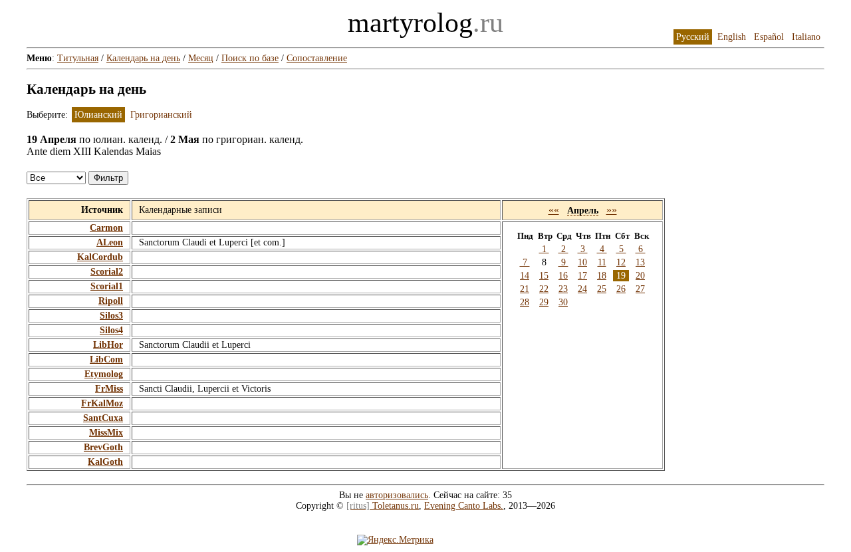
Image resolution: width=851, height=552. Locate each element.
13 (640, 262)
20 (640, 276)
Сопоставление (317, 58)
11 (602, 262)
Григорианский (161, 115)
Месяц (200, 58)
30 (563, 302)
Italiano (806, 37)
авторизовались (397, 495)
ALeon (109, 242)
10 (582, 262)
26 (621, 289)
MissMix (106, 433)
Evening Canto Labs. (463, 506)
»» (611, 209)
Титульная (77, 58)
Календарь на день (143, 58)
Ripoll (110, 301)
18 (601, 276)
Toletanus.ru (382, 506)
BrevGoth (103, 447)
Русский (692, 37)
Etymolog (103, 374)
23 (563, 289)
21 (524, 289)
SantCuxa (103, 418)
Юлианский (98, 115)
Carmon (106, 228)
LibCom (106, 359)
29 (543, 302)
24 (582, 289)
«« (553, 209)
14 (524, 276)
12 (621, 262)
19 (621, 276)
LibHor (108, 345)
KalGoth (105, 462)
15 (543, 276)
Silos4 (111, 330)
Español (769, 37)
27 (640, 289)
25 (601, 289)
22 (543, 289)
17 (582, 276)
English (731, 37)
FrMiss (109, 389)
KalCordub (100, 257)
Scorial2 (106, 272)
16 (563, 276)
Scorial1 (106, 286)
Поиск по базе (250, 58)
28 (524, 302)
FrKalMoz (102, 403)
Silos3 (111, 316)
